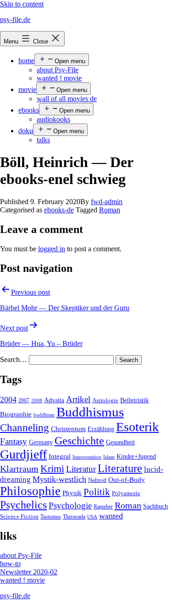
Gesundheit (120, 442)
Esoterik (137, 427)
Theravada (74, 517)
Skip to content (22, 4)
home (26, 61)
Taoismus (50, 517)
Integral (60, 456)
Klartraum (19, 469)
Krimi (52, 468)
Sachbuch (155, 506)
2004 (8, 399)
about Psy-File (57, 70)
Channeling (24, 427)
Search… (13, 359)
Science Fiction (19, 517)
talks (43, 140)
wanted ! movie (59, 78)
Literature (120, 468)
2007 (23, 400)
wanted (111, 515)
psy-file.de (15, 19)
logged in (51, 249)
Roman (109, 210)
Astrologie (105, 400)
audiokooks (53, 119)
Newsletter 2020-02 (28, 572)
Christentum (68, 428)
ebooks (28, 110)
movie (27, 89)
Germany (41, 442)
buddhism (44, 414)
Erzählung (101, 428)
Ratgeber (103, 506)
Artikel (78, 399)
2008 (36, 400)
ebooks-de (59, 210)
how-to (10, 564)
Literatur (81, 469)
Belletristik (134, 400)
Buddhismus (90, 412)
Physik (72, 493)
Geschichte (79, 440)
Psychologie (70, 505)
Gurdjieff (23, 454)
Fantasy (13, 441)
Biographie (16, 414)
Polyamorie (126, 493)
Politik (96, 492)
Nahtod (97, 480)
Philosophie (30, 491)
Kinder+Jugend (136, 456)
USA (92, 516)
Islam (109, 456)
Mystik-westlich (59, 479)
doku (25, 131)
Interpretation (86, 456)
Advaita (54, 400)
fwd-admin (106, 201)
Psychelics (23, 504)
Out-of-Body (126, 479)
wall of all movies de (67, 99)
